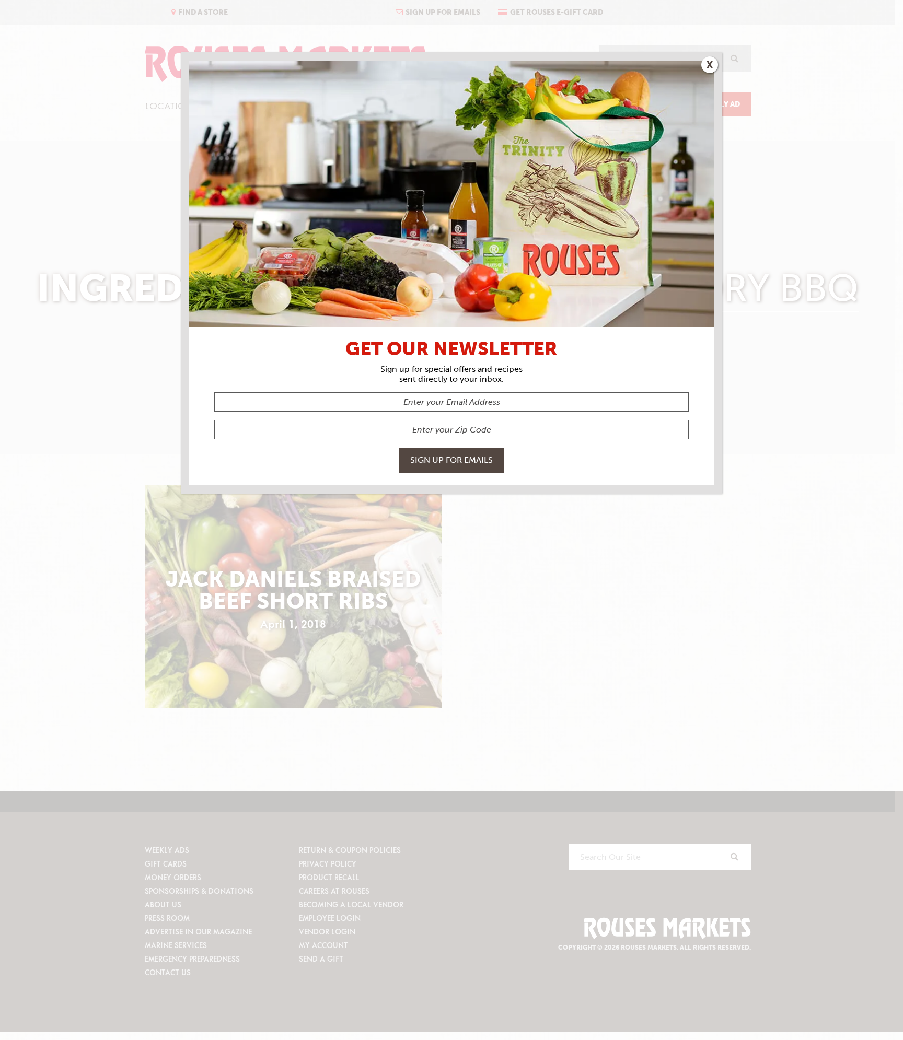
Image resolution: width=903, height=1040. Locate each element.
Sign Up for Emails (451, 460)
